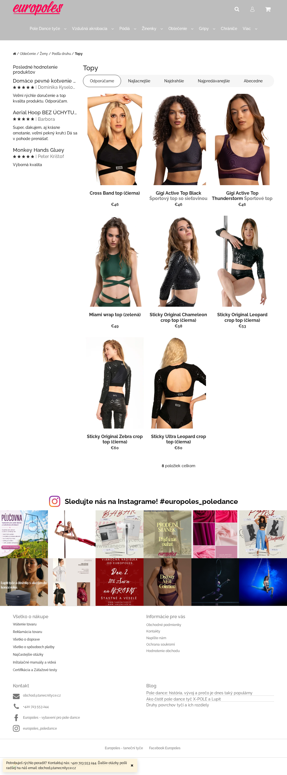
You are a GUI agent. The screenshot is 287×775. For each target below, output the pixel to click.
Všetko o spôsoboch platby (34, 647)
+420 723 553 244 (36, 707)
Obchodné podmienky (163, 625)
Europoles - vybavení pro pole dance (51, 718)
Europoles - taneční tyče (124, 748)
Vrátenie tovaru (24, 624)
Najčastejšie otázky (28, 655)
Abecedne (253, 81)
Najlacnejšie (139, 81)
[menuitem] (48, 29)
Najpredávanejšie (214, 81)
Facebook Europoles (164, 748)
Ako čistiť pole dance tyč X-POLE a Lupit (183, 699)
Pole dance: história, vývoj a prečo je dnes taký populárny (199, 693)
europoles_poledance (40, 728)
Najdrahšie (174, 81)
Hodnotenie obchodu (163, 651)
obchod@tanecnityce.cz (42, 695)
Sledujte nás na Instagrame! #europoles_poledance (151, 501)
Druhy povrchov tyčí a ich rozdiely (177, 705)
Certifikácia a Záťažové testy (35, 670)
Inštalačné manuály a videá (34, 662)
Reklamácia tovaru (27, 632)
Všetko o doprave (26, 639)
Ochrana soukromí (160, 644)
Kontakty (153, 631)
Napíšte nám (156, 638)
